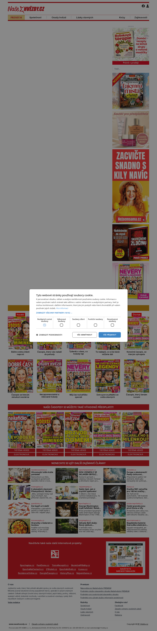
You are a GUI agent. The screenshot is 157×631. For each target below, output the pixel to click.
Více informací (62, 308)
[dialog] (78, 315)
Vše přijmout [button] (109, 335)
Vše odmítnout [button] (84, 335)
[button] (78, 313)
